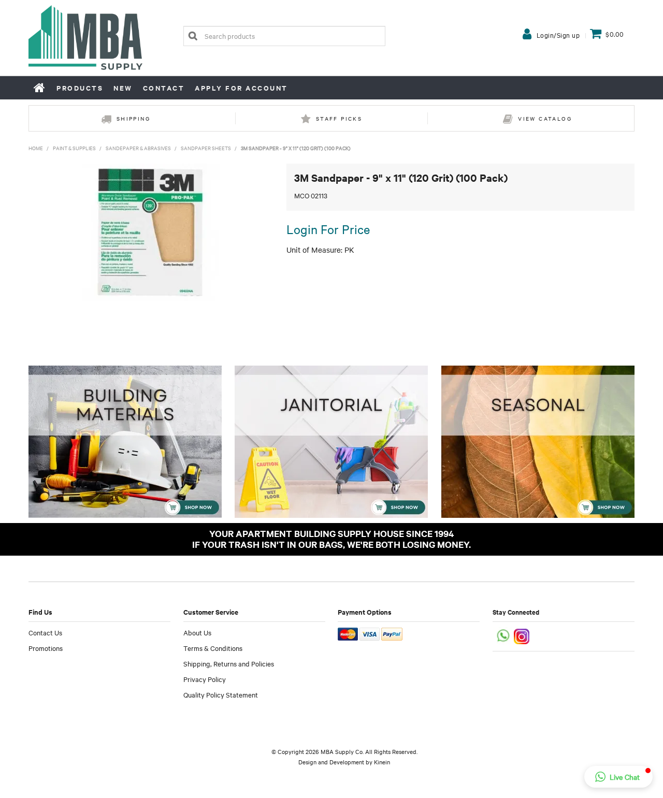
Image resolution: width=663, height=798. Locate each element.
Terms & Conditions (212, 647)
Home (39, 87)
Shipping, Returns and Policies (228, 663)
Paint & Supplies (74, 148)
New (123, 88)
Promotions (45, 647)
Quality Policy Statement (220, 694)
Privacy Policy (204, 679)
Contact (164, 88)
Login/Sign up (558, 34)
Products (79, 88)
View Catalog (545, 118)
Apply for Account (241, 88)
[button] (618, 777)
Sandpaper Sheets (206, 148)
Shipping (133, 118)
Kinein (382, 762)
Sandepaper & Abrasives (138, 148)
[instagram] (522, 635)
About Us (197, 632)
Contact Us (45, 632)
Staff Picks (339, 118)
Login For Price (328, 229)
